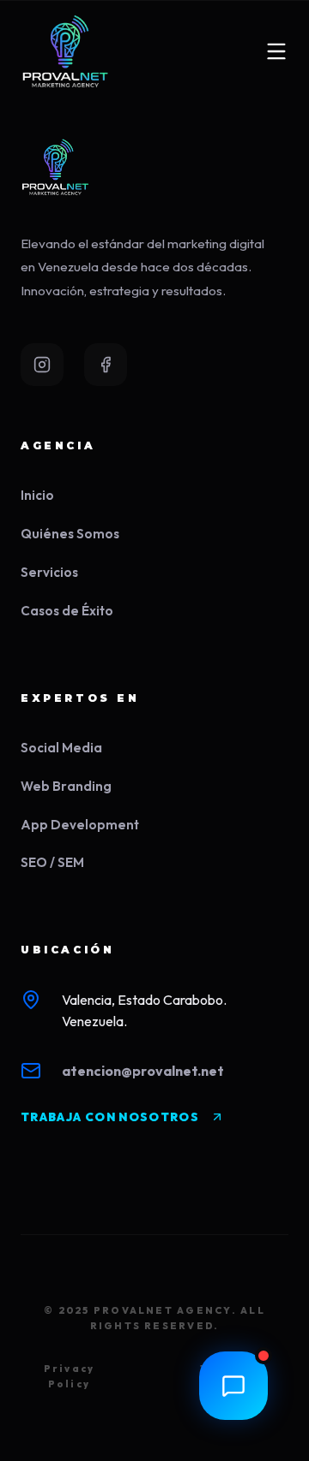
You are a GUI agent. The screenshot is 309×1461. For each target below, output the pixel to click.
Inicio (37, 495)
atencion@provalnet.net (143, 1070)
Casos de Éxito (67, 611)
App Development (80, 825)
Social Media (61, 747)
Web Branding (66, 786)
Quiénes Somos (70, 534)
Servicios (49, 572)
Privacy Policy (69, 1376)
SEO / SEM (52, 862)
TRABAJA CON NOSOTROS (110, 1117)
